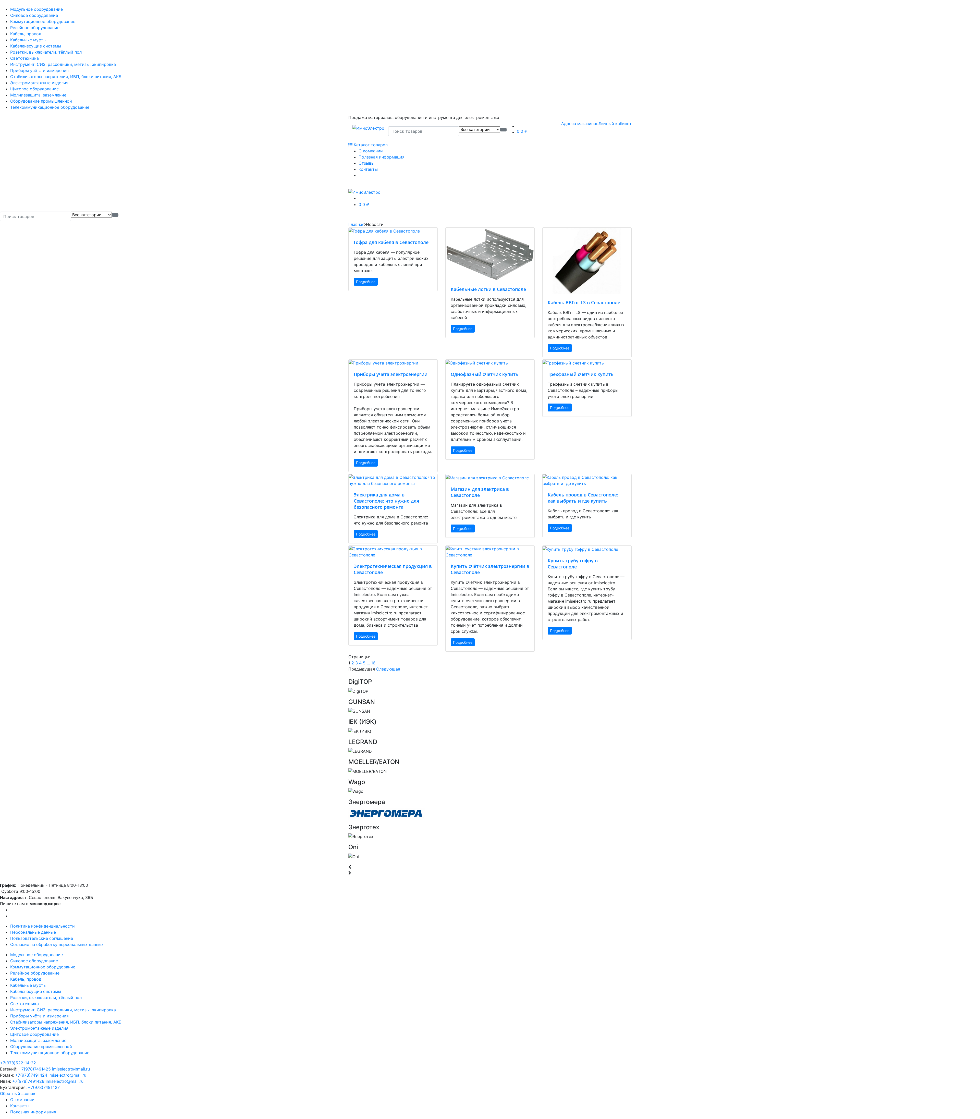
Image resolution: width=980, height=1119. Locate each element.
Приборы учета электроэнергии (390, 374)
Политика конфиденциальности (42, 926)
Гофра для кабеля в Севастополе (391, 242)
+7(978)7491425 (35, 1069)
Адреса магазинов (579, 123)
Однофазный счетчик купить (484, 374)
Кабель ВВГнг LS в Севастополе (584, 302)
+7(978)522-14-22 (18, 1062)
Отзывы (366, 163)
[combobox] (423, 131)
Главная (356, 224)
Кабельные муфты (28, 39)
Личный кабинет (615, 123)
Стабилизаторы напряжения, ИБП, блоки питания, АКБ (65, 76)
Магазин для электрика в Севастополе (480, 492)
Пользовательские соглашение (41, 938)
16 (373, 662)
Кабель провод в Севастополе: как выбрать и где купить (583, 498)
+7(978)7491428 (28, 1081)
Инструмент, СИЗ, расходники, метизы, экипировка (63, 64)
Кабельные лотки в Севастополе (488, 289)
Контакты (368, 169)
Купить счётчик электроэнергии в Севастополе (490, 569)
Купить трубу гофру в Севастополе (573, 563)
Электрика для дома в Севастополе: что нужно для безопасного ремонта (386, 501)
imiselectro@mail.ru (71, 1069)
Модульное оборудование (36, 9)
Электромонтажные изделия (39, 82)
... (368, 662)
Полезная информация (382, 157)
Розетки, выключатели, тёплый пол (46, 52)
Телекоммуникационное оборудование (49, 107)
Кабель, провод (25, 33)
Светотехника (24, 58)
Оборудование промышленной (41, 101)
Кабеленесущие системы (35, 45)
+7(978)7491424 (31, 1075)
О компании (371, 150)
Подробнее (365, 281)
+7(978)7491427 (44, 1087)
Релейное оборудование (34, 27)
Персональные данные (33, 932)
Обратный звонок (17, 1093)
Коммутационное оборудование (42, 21)
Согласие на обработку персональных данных (57, 944)
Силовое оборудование (34, 15)
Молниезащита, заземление (38, 95)
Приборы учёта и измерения (39, 70)
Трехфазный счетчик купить (581, 374)
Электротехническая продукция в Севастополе (393, 569)
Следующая (388, 669)
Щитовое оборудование (34, 88)
